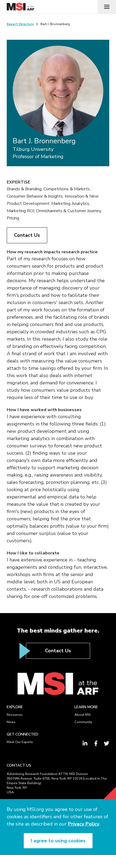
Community (83, 722)
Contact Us (27, 235)
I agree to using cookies (58, 840)
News (11, 722)
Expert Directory (20, 24)
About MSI (82, 715)
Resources (15, 715)
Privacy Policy (83, 824)
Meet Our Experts (20, 742)
